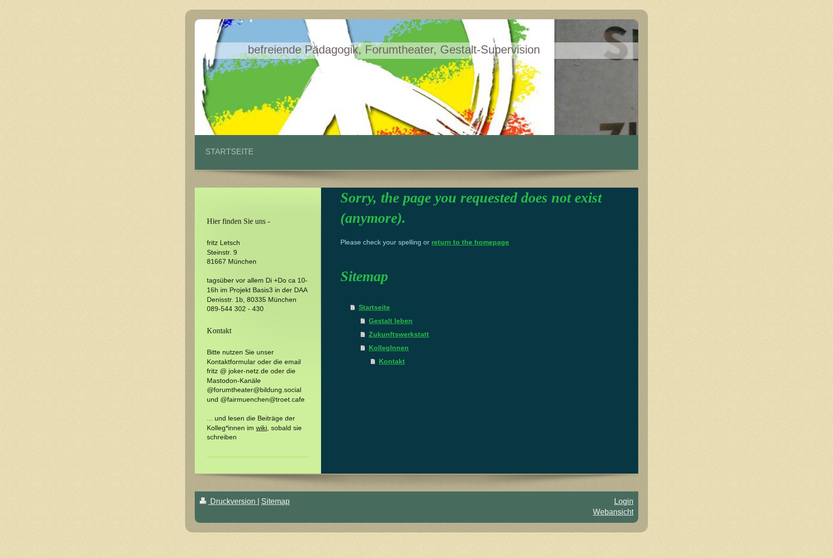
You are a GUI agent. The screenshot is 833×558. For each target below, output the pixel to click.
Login (623, 501)
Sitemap (275, 501)
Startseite (374, 307)
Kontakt (392, 361)
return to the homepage (470, 242)
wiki (261, 428)
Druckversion (232, 501)
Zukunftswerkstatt (399, 334)
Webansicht (613, 512)
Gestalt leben (391, 321)
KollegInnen (389, 348)
